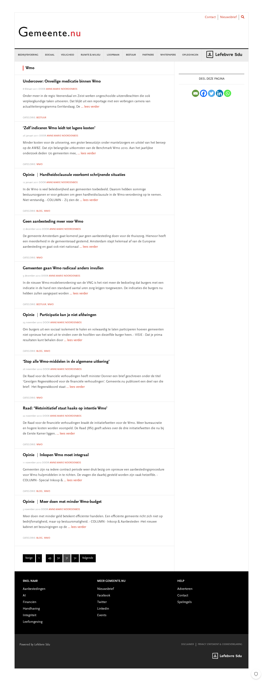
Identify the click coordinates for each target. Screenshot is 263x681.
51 (68, 559)
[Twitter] (211, 93)
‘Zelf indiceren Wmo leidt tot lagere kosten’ (59, 128)
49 (51, 559)
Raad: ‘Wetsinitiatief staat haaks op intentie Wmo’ (65, 408)
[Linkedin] (219, 93)
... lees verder (90, 106)
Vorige (29, 558)
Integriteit (29, 615)
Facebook (103, 595)
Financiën (29, 602)
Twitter (102, 602)
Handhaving (31, 608)
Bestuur (41, 117)
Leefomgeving (33, 622)
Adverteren (185, 589)
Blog (39, 211)
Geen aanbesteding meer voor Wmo (53, 222)
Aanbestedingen (34, 589)
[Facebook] (203, 93)
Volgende (87, 558)
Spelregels (184, 602)
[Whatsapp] (227, 93)
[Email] (195, 93)
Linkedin (103, 608)
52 (76, 559)
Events (101, 615)
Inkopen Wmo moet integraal (56, 455)
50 (59, 559)
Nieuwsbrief (228, 17)
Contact (210, 17)
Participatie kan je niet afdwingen (59, 315)
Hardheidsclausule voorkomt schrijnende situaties (74, 175)
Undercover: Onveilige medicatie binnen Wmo (62, 81)
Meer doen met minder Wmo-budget (62, 502)
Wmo (39, 164)
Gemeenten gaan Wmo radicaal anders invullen (63, 268)
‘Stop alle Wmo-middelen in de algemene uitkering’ (66, 362)
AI (24, 595)
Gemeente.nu (49, 34)
